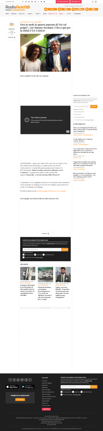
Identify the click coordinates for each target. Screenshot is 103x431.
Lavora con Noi (46, 405)
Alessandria (38, 22)
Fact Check (73, 418)
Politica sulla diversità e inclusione (24, 418)
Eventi (30, 14)
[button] (12, 37)
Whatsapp (44, 387)
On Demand (77, 14)
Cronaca (14, 14)
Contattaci (46, 409)
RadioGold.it (32, 428)
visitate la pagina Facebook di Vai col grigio (51, 191)
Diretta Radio (45, 401)
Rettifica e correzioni (82, 418)
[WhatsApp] (38, 1)
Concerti (75, 135)
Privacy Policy (39, 257)
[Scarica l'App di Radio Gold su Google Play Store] (28, 387)
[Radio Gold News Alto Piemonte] (77, 9)
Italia (79, 158)
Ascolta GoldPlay (63, 1)
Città (69, 14)
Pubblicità (45, 385)
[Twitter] (25, 1)
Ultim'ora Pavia (46, 394)
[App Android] (41, 1)
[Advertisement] (45, 91)
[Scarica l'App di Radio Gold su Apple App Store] (12, 387)
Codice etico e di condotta (39, 418)
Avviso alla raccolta (51, 424)
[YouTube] (29, 1)
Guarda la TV (76, 1)
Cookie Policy (55, 416)
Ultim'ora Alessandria (48, 392)
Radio (61, 14)
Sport (38, 14)
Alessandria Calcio (25, 22)
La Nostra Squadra (47, 383)
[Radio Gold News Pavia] (64, 9)
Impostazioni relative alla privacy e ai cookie (51, 423)
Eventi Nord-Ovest (49, 255)
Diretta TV (52, 14)
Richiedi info (20, 399)
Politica (22, 14)
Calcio (32, 22)
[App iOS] (44, 1)
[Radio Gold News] (50, 9)
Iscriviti (64, 249)
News (7, 14)
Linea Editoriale (50, 418)
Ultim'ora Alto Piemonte (49, 396)
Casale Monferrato (88, 135)
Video (45, 14)
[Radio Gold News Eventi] (91, 9)
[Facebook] (22, 1)
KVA (80, 428)
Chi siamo (44, 381)
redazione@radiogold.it (66, 428)
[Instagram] (32, 1)
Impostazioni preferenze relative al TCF (51, 421)
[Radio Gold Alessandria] (18, 8)
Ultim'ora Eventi (46, 399)
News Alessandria (29, 255)
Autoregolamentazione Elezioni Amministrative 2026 (51, 419)
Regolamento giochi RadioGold (62, 418)
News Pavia (39, 255)
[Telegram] (35, 1)
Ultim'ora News (46, 390)
